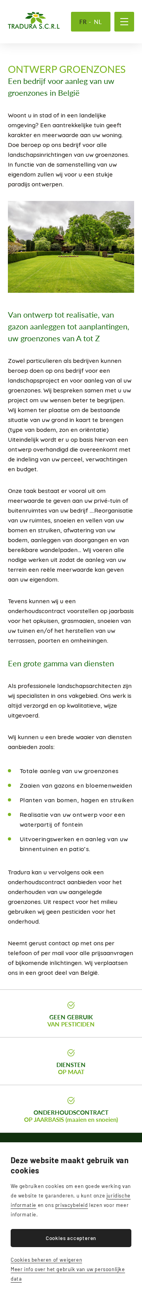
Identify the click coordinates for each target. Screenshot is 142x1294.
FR (83, 21)
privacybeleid (71, 1205)
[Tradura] (34, 20)
